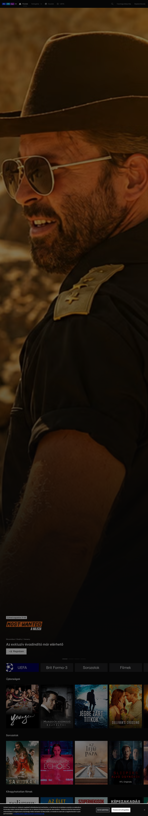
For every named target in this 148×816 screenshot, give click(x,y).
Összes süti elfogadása (121, 810)
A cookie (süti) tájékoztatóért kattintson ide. (29, 813)
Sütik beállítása (102, 810)
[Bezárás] (144, 809)
